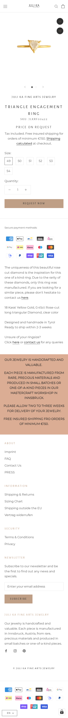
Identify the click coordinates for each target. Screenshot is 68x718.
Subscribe (18, 599)
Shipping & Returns (19, 494)
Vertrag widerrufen (19, 515)
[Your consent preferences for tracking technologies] (62, 712)
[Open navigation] (5, 6)
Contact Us (13, 465)
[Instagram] (15, 650)
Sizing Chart (14, 501)
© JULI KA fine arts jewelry (34, 668)
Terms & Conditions (19, 537)
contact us (32, 342)
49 (9, 161)
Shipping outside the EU (23, 508)
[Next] (43, 87)
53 (51, 161)
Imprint (10, 452)
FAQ (8, 458)
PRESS (10, 472)
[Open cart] (63, 6)
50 (20, 161)
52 (40, 161)
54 (8, 171)
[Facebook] (6, 650)
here (24, 297)
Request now (34, 203)
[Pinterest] (24, 650)
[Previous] (25, 87)
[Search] (56, 6)
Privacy (10, 544)
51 (30, 161)
